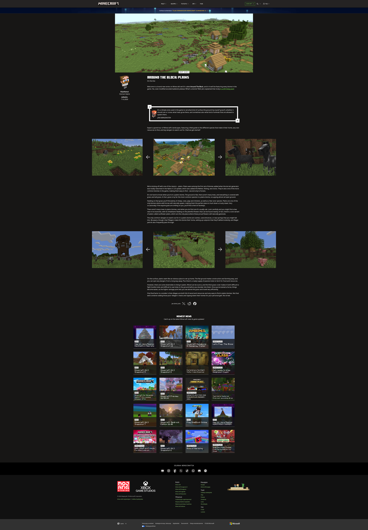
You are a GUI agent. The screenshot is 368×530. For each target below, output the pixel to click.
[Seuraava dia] (220, 157)
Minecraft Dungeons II (181, 487)
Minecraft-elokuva (180, 506)
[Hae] (259, 4)
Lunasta (203, 512)
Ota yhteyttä (204, 504)
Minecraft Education (180, 494)
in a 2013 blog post (227, 89)
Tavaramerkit (184, 523)
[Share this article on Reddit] (189, 303)
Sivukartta (203, 499)
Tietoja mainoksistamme (196, 523)
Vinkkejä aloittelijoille (206, 492)
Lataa (202, 502)
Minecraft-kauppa (205, 487)
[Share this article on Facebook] (194, 303)
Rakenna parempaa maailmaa (183, 504)
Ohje (202, 495)
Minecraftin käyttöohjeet (123, 499)
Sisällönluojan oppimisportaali (183, 499)
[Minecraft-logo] (108, 4)
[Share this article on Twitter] (183, 303)
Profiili (202, 509)
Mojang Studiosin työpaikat (182, 502)
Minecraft (178, 485)
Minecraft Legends (180, 491)
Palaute (203, 497)
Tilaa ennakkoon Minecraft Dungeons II (189, 11)
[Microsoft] (235, 523)
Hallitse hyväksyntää (137, 499)
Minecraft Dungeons (180, 489)
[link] (162, 471)
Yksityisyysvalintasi (150, 526)
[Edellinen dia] (148, 157)
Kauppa (203, 485)
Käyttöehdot (176, 523)
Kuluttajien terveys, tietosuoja (163, 523)
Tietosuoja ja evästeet (148, 523)
